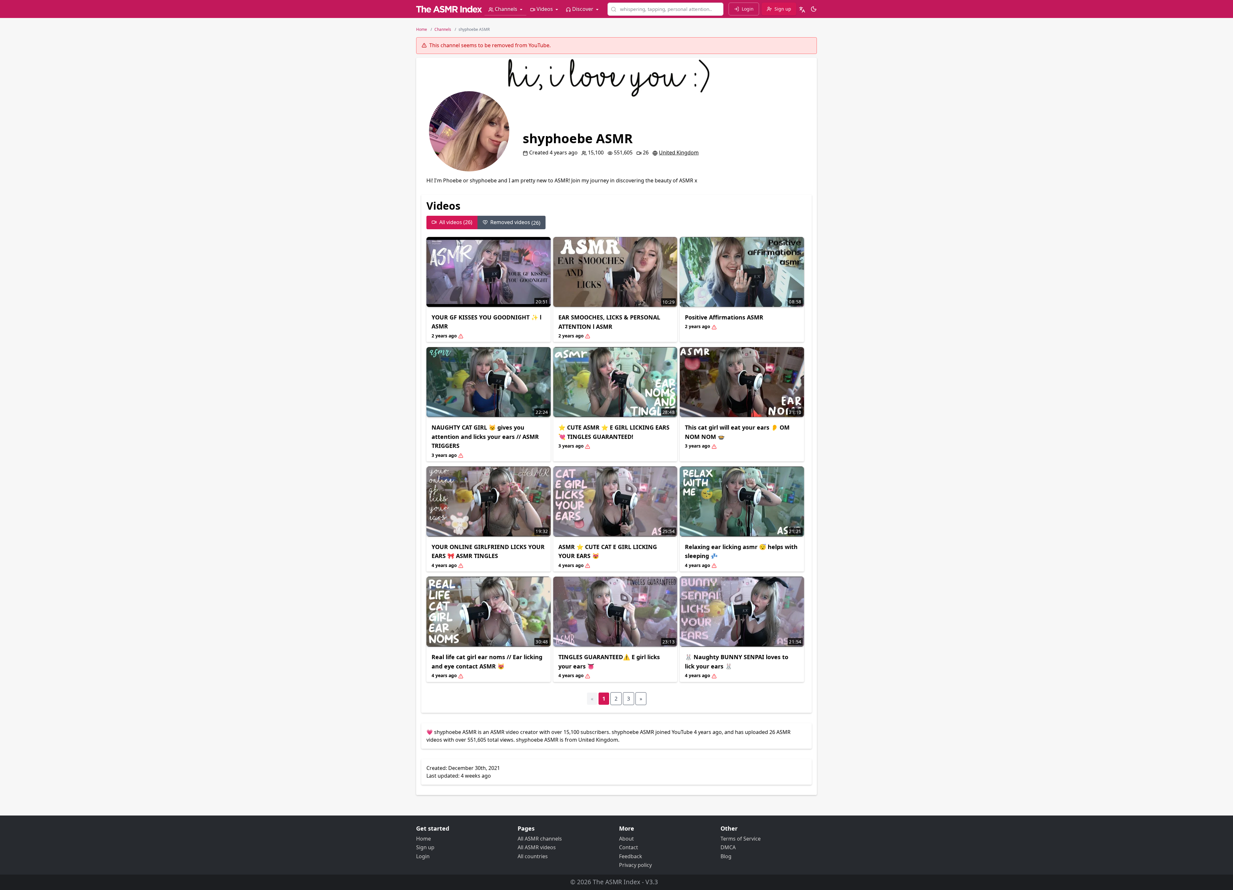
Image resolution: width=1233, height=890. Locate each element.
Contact (628, 847)
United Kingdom (679, 152)
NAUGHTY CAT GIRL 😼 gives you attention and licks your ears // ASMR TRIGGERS (485, 436)
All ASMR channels (540, 838)
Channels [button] (506, 9)
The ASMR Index (616, 881)
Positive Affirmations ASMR (724, 317)
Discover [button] (583, 9)
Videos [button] (544, 9)
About (626, 838)
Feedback (630, 856)
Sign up (425, 847)
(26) (515, 222)
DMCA (728, 847)
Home (423, 838)
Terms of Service (741, 838)
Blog (726, 856)
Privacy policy (635, 864)
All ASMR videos (537, 847)
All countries (533, 856)
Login (423, 856)
